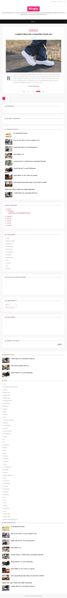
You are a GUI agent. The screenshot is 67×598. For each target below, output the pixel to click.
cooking (5, 428)
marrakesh (5, 469)
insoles (4, 464)
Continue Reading (33, 86)
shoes (4, 500)
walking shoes (6, 513)
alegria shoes (9, 243)
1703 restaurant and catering (10, 387)
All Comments (10, 307)
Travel (4, 511)
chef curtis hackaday (8, 420)
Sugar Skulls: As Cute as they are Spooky (25, 175)
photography (6, 489)
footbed (8, 268)
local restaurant (7, 467)
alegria (8, 238)
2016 (8, 216)
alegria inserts (9, 257)
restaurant (6, 494)
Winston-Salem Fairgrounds (10, 519)
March (10, 211)
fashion (5, 447)
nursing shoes (9, 252)
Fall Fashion (6, 444)
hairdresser (8, 254)
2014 (8, 221)
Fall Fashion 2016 (19, 154)
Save (39, 91)
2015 (8, 218)
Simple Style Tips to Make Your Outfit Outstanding (20, 189)
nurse (4, 478)
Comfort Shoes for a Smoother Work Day (33, 34)
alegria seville (6, 398)
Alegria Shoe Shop (10, 241)
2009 (8, 225)
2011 (8, 223)
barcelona (5, 406)
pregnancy (6, 491)
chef (7, 260)
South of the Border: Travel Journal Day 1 (26, 147)
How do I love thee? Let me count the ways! (26, 140)
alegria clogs (9, 249)
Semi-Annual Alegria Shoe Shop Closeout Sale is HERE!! (30, 182)
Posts (8, 304)
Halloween (5, 461)
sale (7, 265)
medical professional (8, 475)
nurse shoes (6, 480)
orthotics (5, 486)
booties (5, 409)
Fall (4, 442)
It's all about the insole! (20, 133)
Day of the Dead (7, 431)
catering (5, 414)
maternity (5, 472)
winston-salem (7, 516)
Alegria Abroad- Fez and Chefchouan (24, 168)
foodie (4, 453)
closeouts (8, 263)
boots (4, 411)
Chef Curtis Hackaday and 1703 (20, 365)
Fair (4, 439)
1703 (4, 384)
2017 (8, 209)
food (4, 450)
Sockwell (5, 505)
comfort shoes (33, 30)
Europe (5, 436)
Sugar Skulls (6, 508)
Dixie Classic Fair (7, 433)
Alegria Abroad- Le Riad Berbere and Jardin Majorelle (30, 161)
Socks (4, 502)
